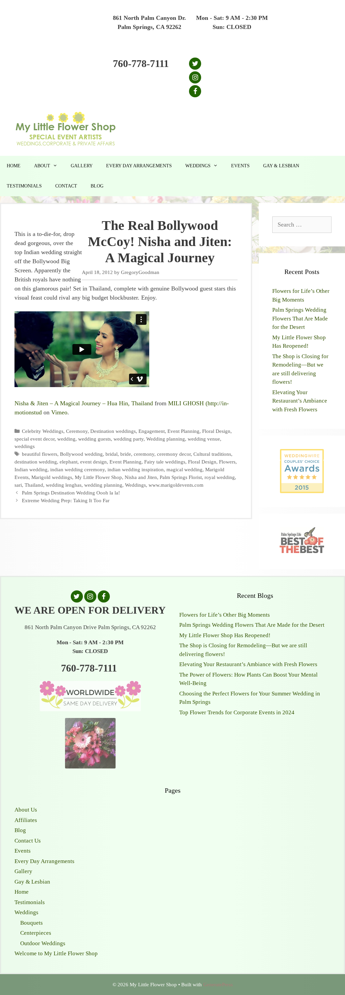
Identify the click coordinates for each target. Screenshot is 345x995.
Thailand (34, 485)
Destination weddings (113, 431)
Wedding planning (165, 439)
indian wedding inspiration (135, 469)
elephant (68, 462)
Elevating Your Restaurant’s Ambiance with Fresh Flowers (299, 401)
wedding (66, 439)
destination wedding (35, 462)
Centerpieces (35, 933)
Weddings (198, 165)
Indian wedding (31, 469)
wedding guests (94, 439)
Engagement (151, 431)
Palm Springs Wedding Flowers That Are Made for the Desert (300, 318)
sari (18, 485)
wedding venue (204, 439)
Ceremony (77, 431)
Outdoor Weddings (42, 943)
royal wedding (220, 477)
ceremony (144, 454)
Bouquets (31, 923)
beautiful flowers (39, 454)
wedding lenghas (64, 485)
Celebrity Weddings (42, 431)
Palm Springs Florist (181, 477)
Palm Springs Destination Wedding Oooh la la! (71, 492)
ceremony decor (174, 454)
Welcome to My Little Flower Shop (56, 953)
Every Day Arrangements (139, 165)
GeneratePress (218, 984)
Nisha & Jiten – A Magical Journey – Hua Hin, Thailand (83, 403)
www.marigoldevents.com (176, 485)
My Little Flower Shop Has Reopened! (225, 635)
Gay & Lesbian (281, 165)
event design (93, 462)
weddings (24, 446)
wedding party (129, 439)
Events (240, 165)
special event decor (34, 439)
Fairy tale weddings (164, 462)
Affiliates (25, 820)
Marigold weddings (51, 477)
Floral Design (216, 431)
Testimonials (24, 185)
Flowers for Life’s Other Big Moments (224, 615)
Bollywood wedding (81, 454)
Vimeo (59, 412)
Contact (66, 185)
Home (14, 165)
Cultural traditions (212, 454)
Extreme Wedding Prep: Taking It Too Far (65, 500)
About (42, 165)
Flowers (227, 462)
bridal (111, 454)
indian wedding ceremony (77, 469)
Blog (97, 185)
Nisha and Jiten (141, 477)
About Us (25, 810)
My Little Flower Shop (98, 477)
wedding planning (103, 485)
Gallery (82, 165)
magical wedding (184, 469)
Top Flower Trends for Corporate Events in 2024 (236, 712)
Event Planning (183, 431)
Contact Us (27, 840)
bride (125, 454)
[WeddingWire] (302, 454)
